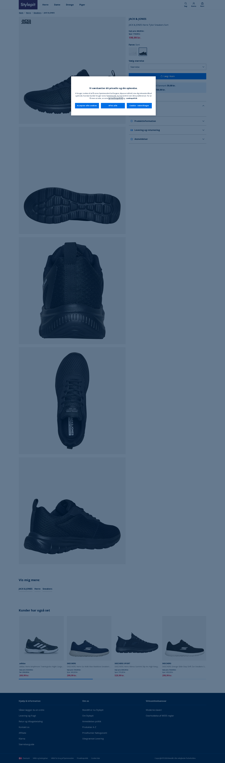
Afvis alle (113, 105)
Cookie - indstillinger (139, 105)
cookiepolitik (131, 98)
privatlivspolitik (116, 98)
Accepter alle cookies (87, 105)
